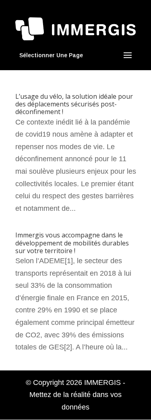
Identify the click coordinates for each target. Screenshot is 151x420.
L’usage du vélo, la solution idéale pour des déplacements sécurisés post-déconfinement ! (74, 104)
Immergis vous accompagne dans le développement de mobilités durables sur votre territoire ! (72, 243)
